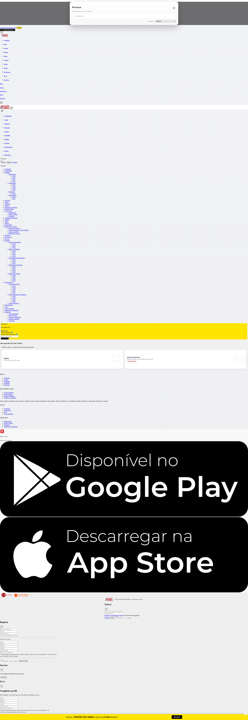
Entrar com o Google (124, 618)
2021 (14, 178)
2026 (14, 197)
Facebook (7, 378)
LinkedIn (6, 383)
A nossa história (13, 314)
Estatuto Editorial (14, 319)
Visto (6, 221)
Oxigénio (11, 216)
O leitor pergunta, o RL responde (19, 230)
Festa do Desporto (14, 284)
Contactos (12, 321)
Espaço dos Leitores (11, 226)
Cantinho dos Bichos (11, 218)
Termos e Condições (15, 317)
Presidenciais (12, 195)
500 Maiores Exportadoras (17, 258)
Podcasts (7, 235)
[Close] (106, 609)
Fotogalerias (8, 225)
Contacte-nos (4, 27)
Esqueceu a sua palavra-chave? (114, 615)
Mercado (7, 200)
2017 (14, 179)
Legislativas (12, 183)
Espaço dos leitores (14, 228)
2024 (14, 186)
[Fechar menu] (11, 108)
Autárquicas (12, 174)
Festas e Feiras (13, 214)
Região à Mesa (9, 209)
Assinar (10, 27)
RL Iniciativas (9, 282)
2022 (14, 188)
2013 (14, 181)
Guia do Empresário (15, 242)
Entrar (19, 27)
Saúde (6, 202)
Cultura (7, 206)
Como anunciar (9, 308)
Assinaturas (7, 410)
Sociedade (8, 169)
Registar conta (23, 661)
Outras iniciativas (14, 303)
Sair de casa (8, 211)
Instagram (7, 381)
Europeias (12, 192)
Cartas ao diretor (14, 232)
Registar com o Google (9, 661)
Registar (9, 162)
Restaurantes (12, 213)
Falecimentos (9, 305)
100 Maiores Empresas (15, 265)
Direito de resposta (14, 233)
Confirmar (3, 677)
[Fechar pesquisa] (174, 8)
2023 (14, 247)
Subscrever (5, 338)
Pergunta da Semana (11, 207)
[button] (124, 84)
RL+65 (7, 239)
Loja (15, 27)
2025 (14, 176)
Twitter (6, 380)
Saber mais (4, 330)
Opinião (7, 219)
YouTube (6, 385)
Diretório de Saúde (14, 274)
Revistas (7, 240)
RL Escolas (8, 237)
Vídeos (7, 223)
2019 (14, 190)
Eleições (7, 172)
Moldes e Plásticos (14, 249)
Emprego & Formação (11, 310)
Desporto (7, 204)
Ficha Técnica (13, 315)
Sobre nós (8, 312)
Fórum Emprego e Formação (17, 294)
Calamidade (8, 171)
